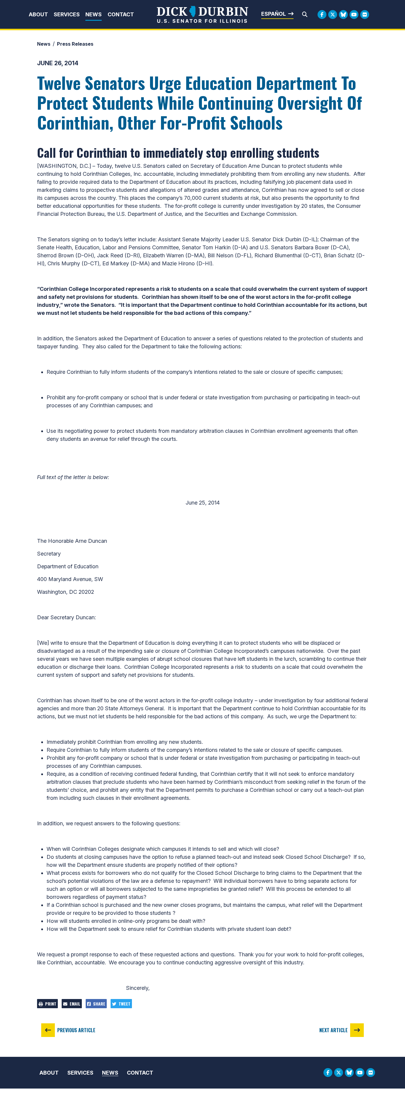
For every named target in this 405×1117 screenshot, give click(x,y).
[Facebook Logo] (322, 14)
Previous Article (76, 1030)
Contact (121, 14)
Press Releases (75, 44)
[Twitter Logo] (332, 14)
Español (273, 14)
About (38, 14)
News (93, 14)
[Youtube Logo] (354, 14)
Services (67, 14)
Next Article (333, 1030)
